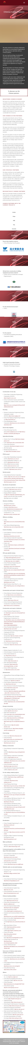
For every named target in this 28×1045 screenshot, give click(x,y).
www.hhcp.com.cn (13, 507)
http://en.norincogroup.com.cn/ (11, 987)
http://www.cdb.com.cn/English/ (11, 907)
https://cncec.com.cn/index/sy (14, 595)
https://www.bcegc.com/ (14, 846)
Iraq (14, 224)
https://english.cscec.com (10, 398)
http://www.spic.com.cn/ (9, 743)
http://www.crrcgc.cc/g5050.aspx (16, 777)
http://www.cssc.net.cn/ (13, 458)
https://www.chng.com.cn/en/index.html (13, 739)
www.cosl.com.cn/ (12, 465)
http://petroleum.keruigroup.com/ (14, 509)
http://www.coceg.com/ (12, 687)
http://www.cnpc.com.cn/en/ (10, 628)
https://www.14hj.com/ (13, 600)
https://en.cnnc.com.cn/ (13, 476)
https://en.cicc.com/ (8, 889)
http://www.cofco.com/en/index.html (15, 442)
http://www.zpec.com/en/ (9, 505)
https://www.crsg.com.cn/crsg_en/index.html (14, 785)
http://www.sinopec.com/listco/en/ (16, 545)
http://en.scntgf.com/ (13, 977)
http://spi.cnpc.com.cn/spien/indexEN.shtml (14, 570)
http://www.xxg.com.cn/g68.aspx (15, 864)
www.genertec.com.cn (9, 860)
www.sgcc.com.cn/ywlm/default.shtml (16, 714)
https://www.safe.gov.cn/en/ (15, 1018)
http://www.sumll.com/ (9, 825)
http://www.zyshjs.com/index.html (12, 514)
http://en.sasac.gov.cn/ (18, 1014)
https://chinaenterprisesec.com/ (11, 893)
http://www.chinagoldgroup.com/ (11, 880)
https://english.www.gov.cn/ (14, 998)
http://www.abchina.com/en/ (13, 927)
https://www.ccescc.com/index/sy (12, 605)
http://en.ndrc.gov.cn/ (19, 1009)
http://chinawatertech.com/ (10, 839)
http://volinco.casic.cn (11, 655)
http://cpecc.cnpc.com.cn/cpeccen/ (12, 566)
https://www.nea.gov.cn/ (16, 1002)
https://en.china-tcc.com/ (15, 644)
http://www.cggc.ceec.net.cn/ (10, 766)
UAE (14, 220)
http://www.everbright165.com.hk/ (15, 937)
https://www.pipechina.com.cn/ (13, 557)
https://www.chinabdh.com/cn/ (13, 451)
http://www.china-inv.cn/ (12, 900)
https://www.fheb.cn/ (10, 419)
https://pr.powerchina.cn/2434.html (15, 718)
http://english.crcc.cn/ (13, 757)
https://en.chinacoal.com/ (16, 735)
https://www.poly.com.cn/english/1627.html (14, 984)
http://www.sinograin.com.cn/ (17, 446)
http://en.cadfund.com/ (9, 904)
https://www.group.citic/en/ (10, 934)
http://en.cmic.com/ (18, 980)
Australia (14, 228)
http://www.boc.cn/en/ (19, 918)
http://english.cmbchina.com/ (14, 930)
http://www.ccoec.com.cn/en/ (10, 857)
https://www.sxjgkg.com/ (14, 416)
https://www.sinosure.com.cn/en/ (17, 1005)
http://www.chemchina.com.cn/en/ (12, 536)
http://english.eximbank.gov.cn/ (14, 911)
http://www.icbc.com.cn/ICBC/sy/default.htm (14, 916)
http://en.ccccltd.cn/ (15, 680)
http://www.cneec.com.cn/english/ (12, 966)
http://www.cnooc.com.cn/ (15, 469)
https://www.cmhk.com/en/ (10, 969)
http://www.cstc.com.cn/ (13, 462)
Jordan (14, 212)
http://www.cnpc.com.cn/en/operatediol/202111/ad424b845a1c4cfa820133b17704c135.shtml (14, 575)
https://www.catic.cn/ (13, 660)
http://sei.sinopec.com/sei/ (16, 635)
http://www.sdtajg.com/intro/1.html (12, 873)
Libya (14, 216)
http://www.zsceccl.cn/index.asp (13, 641)
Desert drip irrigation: (8, 427)
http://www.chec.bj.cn (11, 684)
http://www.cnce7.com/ (9, 582)
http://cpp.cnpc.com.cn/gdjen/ (13, 561)
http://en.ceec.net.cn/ (13, 710)
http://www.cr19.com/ (9, 801)
